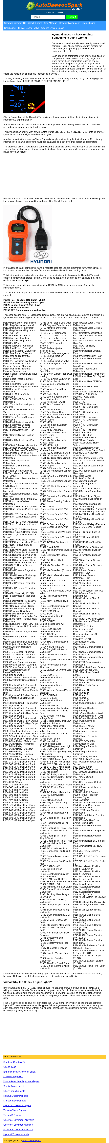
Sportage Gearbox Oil (15, 23)
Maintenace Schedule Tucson (18, 1129)
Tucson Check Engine (14, 1110)
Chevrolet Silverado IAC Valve (18, 1120)
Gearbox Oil (10, 28)
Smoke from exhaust (13, 1086)
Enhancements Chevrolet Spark (19, 1072)
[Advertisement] (26, 52)
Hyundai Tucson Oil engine (17, 1105)
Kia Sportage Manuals (14, 1100)
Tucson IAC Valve (12, 1115)
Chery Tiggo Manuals (14, 1091)
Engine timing (88, 23)
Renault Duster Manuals (15, 1096)
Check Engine (35, 23)
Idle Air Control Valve (28, 28)
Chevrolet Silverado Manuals (18, 1125)
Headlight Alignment (69, 23)
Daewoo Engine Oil (13, 1076)
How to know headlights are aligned (21, 1081)
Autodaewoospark (31, 1140)
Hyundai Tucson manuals (16, 1134)
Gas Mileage (50, 23)
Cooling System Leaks (52, 28)
